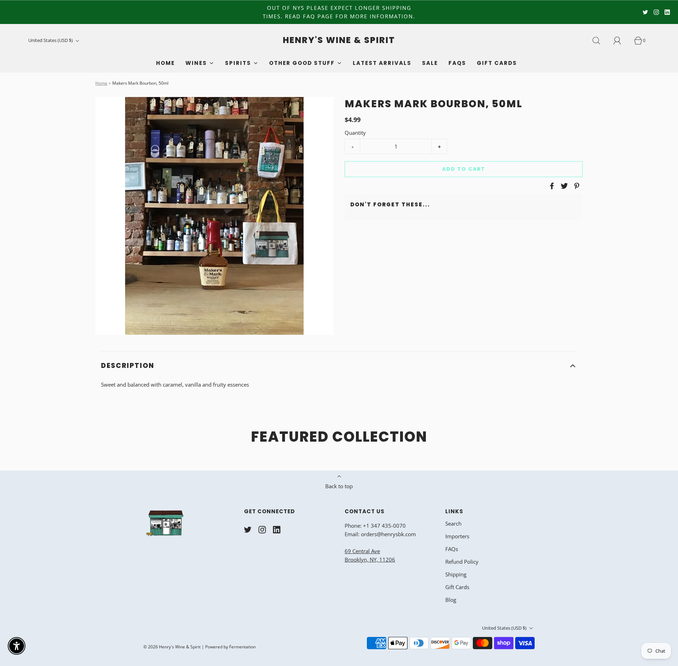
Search (453, 523)
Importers (457, 536)
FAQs (457, 63)
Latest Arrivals (382, 63)
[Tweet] (563, 186)
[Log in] (621, 40)
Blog (450, 599)
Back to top (339, 486)
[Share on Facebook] (551, 186)
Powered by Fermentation (230, 647)
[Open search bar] (600, 40)
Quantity (355, 132)
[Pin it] (575, 186)
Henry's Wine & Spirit (339, 40)
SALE (430, 63)
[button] (339, 366)
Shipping (455, 574)
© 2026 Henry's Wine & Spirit (172, 647)
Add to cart (463, 168)
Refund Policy (461, 561)
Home (165, 63)
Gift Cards (497, 63)
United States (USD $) (51, 40)
